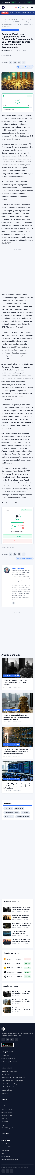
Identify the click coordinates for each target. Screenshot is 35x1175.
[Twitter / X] (3, 1039)
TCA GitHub (4, 1055)
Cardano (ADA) (5, 1156)
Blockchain (4, 1121)
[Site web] (13, 603)
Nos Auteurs (5, 1106)
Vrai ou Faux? (5, 1074)
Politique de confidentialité (9, 1071)
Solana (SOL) (5, 1150)
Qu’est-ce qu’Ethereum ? (9, 1058)
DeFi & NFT (25, 812)
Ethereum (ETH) (6, 1147)
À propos (4, 1065)
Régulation (4, 1125)
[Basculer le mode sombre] (27, 7)
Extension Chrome (6, 1109)
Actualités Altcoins (6, 1115)
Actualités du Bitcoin (14, 20)
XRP (2, 1153)
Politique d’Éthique (7, 1090)
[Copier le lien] (23, 62)
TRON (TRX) (8, 808)
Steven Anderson (18, 568)
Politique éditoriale (6, 1068)
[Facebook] (15, 62)
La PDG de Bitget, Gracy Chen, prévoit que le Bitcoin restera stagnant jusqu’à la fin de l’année (16, 786)
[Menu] (32, 7)
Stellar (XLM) (19, 808)
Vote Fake (19, 541)
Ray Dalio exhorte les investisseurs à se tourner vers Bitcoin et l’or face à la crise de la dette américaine (17, 751)
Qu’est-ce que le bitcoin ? (9, 1061)
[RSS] (16, 1039)
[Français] (19, 7)
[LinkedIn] (12, 1039)
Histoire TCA (5, 1093)
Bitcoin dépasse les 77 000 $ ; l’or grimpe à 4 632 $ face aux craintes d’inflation (15, 683)
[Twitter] (10, 62)
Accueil (3, 20)
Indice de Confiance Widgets (10, 1083)
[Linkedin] (19, 62)
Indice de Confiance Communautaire (12, 1080)
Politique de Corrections (8, 1087)
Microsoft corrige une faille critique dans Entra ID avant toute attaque (20, 917)
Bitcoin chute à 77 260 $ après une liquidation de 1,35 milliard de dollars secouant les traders (16, 717)
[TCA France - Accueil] (3, 7)
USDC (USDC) (9, 816)
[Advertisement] (17, 270)
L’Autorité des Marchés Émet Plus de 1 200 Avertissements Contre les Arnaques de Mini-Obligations (21, 942)
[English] (15, 7)
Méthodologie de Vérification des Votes (13, 1077)
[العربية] (22, 7)
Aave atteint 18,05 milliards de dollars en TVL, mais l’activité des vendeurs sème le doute (21, 925)
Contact (3, 1103)
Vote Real (18, 536)
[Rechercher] (11, 7)
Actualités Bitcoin (6, 1112)
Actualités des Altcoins (11, 812)
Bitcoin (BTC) (5, 1144)
